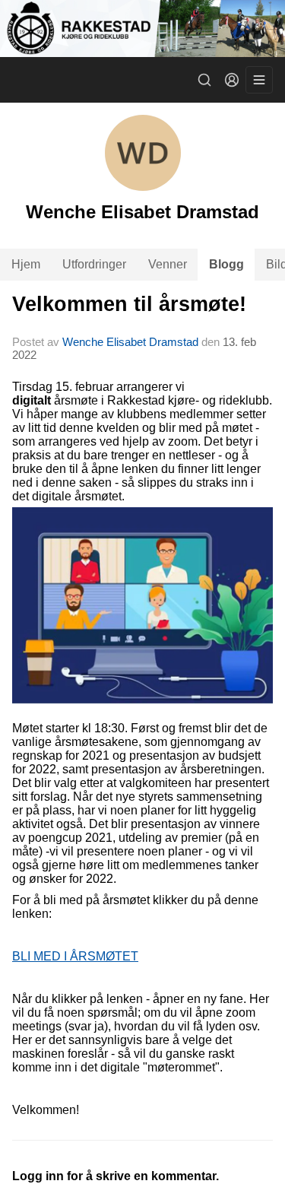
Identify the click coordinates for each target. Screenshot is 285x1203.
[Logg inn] (231, 80)
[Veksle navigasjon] (259, 80)
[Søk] (204, 80)
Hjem (25, 264)
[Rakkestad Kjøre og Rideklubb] (142, 28)
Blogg (226, 264)
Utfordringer (94, 264)
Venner (167, 264)
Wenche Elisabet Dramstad (130, 341)
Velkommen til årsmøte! (129, 304)
